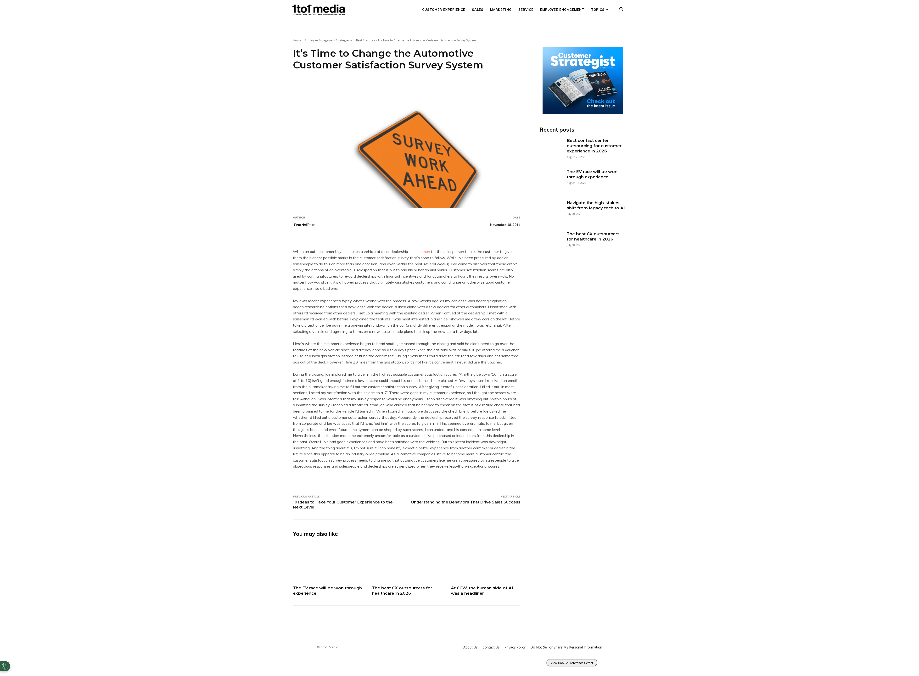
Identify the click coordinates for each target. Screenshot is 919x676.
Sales (477, 9)
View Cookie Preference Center (572, 663)
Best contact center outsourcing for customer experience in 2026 (594, 145)
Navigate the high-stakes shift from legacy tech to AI (596, 205)
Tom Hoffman (304, 224)
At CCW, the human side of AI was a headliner (482, 591)
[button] (621, 10)
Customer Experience (443, 9)
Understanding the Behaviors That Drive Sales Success (465, 502)
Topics (598, 9)
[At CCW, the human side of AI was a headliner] (485, 563)
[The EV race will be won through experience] (327, 563)
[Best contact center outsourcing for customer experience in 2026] (550, 149)
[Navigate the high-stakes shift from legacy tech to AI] (550, 211)
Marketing (501, 9)
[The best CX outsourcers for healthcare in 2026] (406, 563)
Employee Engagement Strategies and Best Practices (339, 40)
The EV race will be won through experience (592, 174)
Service (525, 9)
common (422, 251)
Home (297, 40)
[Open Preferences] (5, 666)
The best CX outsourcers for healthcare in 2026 (402, 591)
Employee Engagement (562, 9)
